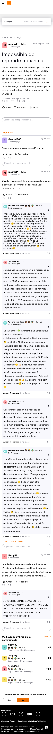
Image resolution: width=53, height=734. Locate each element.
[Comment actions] (50, 144)
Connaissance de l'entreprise (13, 729)
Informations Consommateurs (26, 731)
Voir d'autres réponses (13, 542)
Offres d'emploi (36, 729)
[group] (5, 101)
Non (9, 700)
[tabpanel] (26, 384)
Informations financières (25, 727)
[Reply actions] (49, 210)
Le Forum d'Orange (12, 37)
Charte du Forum (8, 721)
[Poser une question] (46, 727)
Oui (23, 700)
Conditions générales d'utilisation (32, 721)
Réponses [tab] (8, 132)
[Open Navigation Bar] (4, 3)
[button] (6, 253)
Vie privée (5, 731)
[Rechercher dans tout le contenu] (47, 21)
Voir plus (47, 636)
